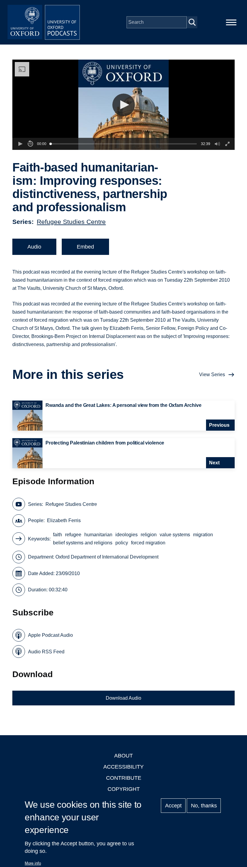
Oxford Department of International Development (106, 556)
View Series (212, 374)
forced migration (148, 542)
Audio (34, 247)
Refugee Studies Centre (71, 221)
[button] (123, 105)
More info (33, 863)
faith (57, 534)
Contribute (123, 778)
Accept (173, 806)
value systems (175, 534)
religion (149, 534)
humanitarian (98, 534)
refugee (73, 534)
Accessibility (123, 767)
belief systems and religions (82, 542)
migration (203, 534)
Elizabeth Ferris (64, 520)
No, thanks (204, 806)
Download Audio (123, 698)
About (123, 756)
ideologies (126, 534)
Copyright (124, 789)
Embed (85, 247)
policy (121, 542)
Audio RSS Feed (46, 651)
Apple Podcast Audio (50, 635)
